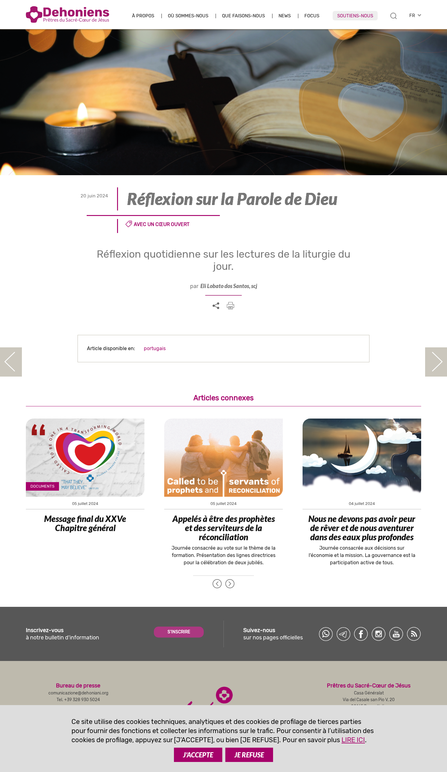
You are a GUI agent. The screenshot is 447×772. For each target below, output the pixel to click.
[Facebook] (361, 634)
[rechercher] (393, 15)
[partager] (216, 306)
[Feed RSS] (414, 634)
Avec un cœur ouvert (161, 224)
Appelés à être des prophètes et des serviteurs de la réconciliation (223, 527)
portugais (155, 348)
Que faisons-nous (243, 16)
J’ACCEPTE (198, 755)
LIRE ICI (353, 740)
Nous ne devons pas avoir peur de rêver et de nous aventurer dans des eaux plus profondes (361, 527)
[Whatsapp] (325, 634)
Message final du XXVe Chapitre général (85, 523)
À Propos (143, 16)
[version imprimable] (230, 306)
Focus (311, 16)
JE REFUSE (249, 755)
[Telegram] (343, 634)
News (285, 16)
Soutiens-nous (355, 16)
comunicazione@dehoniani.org (78, 693)
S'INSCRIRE (179, 632)
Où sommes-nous (188, 16)
